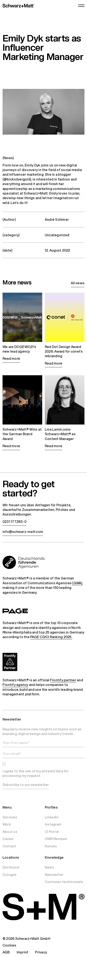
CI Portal (52, 831)
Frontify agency (15, 684)
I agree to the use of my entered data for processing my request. (36, 773)
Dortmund (11, 867)
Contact (9, 846)
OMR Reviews (56, 838)
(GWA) (77, 583)
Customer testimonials (64, 881)
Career (8, 838)
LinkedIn (51, 817)
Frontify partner (63, 680)
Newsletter (54, 874)
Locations (11, 857)
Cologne (10, 874)
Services (10, 817)
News (49, 867)
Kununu (51, 846)
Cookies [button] (9, 945)
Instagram (53, 824)
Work (7, 824)
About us (10, 831)
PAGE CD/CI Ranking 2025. (51, 637)
